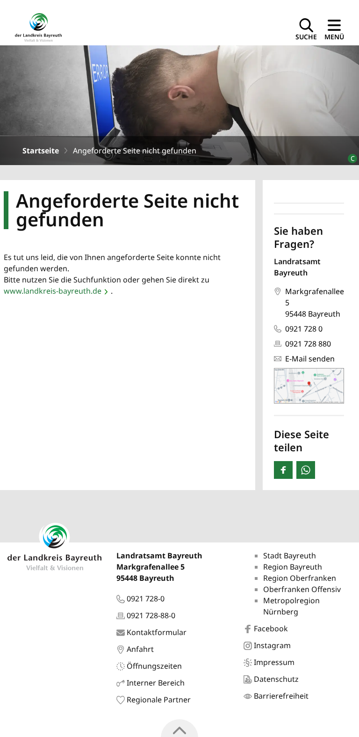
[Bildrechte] (348, 154)
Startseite (40, 150)
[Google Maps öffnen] (309, 386)
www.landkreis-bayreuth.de (52, 291)
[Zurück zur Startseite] (38, 26)
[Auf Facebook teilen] (283, 470)
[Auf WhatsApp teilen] (305, 470)
